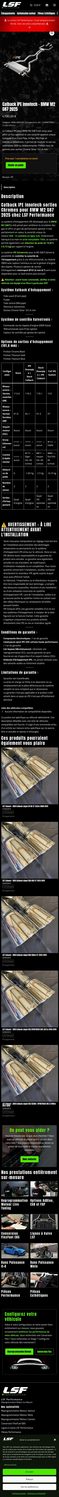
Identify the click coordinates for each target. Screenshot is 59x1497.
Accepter (30, 1472)
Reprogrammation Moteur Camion (18, 1419)
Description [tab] (9, 187)
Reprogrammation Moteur (19, 1351)
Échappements (8, 13)
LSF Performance (12, 1399)
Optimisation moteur (26, 13)
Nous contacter (29, 1159)
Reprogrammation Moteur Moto (17, 1415)
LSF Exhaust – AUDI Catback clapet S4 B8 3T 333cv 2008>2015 (25, 806)
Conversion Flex (44, 1351)
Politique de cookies (19, 1493)
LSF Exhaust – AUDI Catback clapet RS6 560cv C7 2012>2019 (24, 955)
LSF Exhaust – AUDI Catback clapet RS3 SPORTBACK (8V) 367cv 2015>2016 (29, 1029)
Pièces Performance (11, 1432)
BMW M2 (20, 122)
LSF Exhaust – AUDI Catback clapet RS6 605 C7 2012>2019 (23, 881)
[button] (55, 1439)
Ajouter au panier (16, 165)
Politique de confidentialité (36, 1493)
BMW (13, 122)
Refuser (29, 1479)
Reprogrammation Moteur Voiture (18, 1411)
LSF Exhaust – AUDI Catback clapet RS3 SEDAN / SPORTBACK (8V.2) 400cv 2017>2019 (29, 1105)
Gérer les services (10, 1464)
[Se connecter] (47, 5)
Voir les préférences (29, 1487)
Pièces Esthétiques (46, 13)
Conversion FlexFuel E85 (13, 1423)
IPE (12, 177)
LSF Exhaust (8, 812)
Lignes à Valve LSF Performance (17, 1428)
